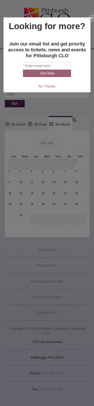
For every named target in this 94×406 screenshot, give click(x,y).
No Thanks (47, 86)
